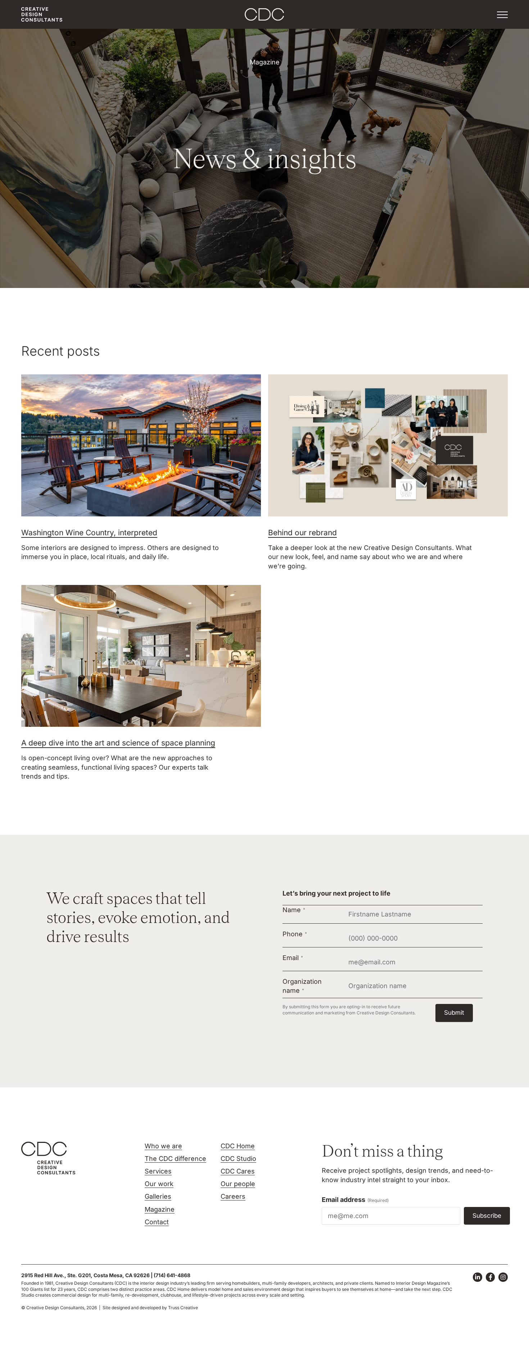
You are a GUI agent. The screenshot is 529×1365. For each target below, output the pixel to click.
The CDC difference (175, 1158)
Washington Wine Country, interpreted (89, 532)
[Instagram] (503, 1277)
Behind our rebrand (302, 532)
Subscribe (487, 1215)
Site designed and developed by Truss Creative (150, 1307)
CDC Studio (238, 1158)
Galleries (158, 1196)
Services (158, 1171)
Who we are (163, 1146)
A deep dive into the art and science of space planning (118, 742)
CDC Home (238, 1146)
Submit (454, 1012)
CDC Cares (238, 1171)
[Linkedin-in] (477, 1277)
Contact (157, 1222)
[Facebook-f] (490, 1277)
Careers (233, 1196)
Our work (159, 1184)
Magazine (160, 1209)
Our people (238, 1184)
